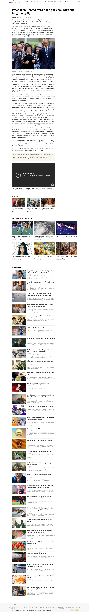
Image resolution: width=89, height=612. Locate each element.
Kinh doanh (38, 1)
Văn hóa (44, 1)
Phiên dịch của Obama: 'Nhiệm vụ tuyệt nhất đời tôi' (23, 188)
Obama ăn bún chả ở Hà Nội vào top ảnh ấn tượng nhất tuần (33, 210)
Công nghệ (50, 1)
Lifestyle (61, 1)
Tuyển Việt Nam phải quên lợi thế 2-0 (39, 497)
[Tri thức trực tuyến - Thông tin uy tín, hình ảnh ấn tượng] (14, 1)
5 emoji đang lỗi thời (34, 429)
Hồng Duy (14, 17)
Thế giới (14, 7)
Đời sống (56, 1)
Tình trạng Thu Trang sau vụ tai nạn (38, 384)
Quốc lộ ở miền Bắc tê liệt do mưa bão (39, 451)
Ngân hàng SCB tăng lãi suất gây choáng (40, 406)
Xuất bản (27, 1)
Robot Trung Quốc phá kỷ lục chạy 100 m (66, 236)
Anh (32, 26)
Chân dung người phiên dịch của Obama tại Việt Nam (18, 210)
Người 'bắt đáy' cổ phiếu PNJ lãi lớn (39, 316)
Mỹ (42, 30)
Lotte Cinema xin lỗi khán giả (36, 553)
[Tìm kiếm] (79, 2)
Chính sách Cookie (45, 610)
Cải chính (67, 1)
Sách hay (33, 1)
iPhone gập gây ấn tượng (35, 327)
